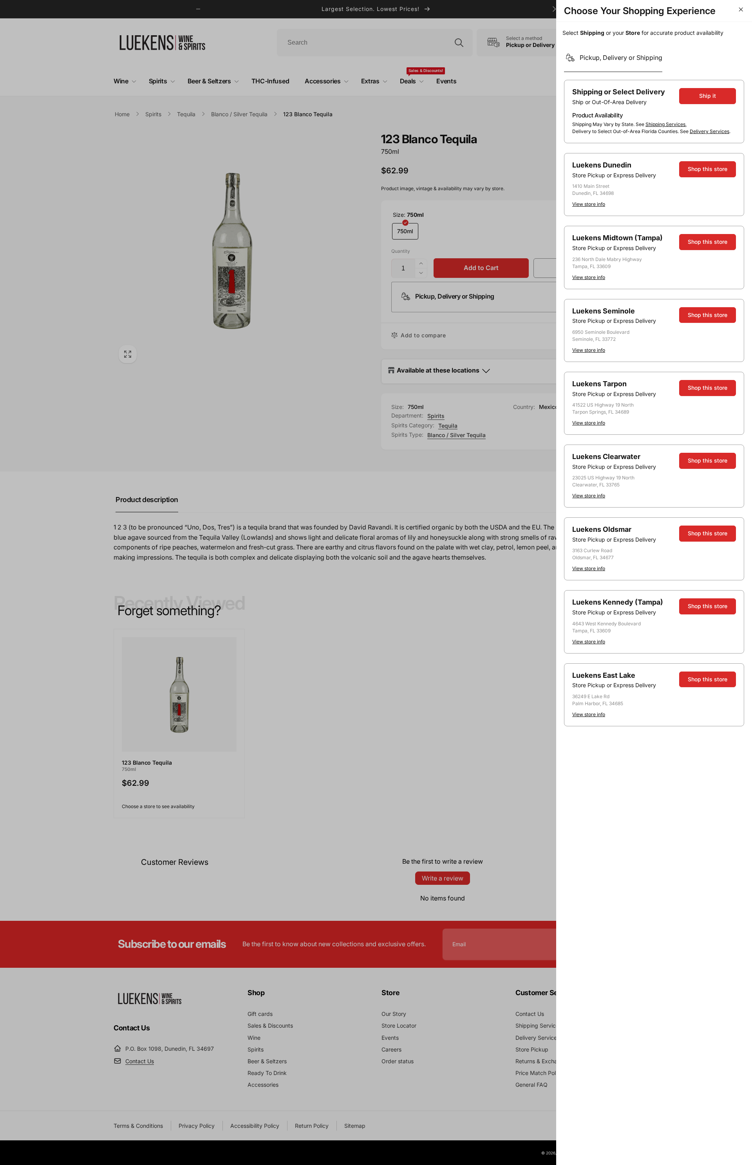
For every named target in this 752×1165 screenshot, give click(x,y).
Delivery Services (709, 131)
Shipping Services (665, 124)
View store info (588, 204)
